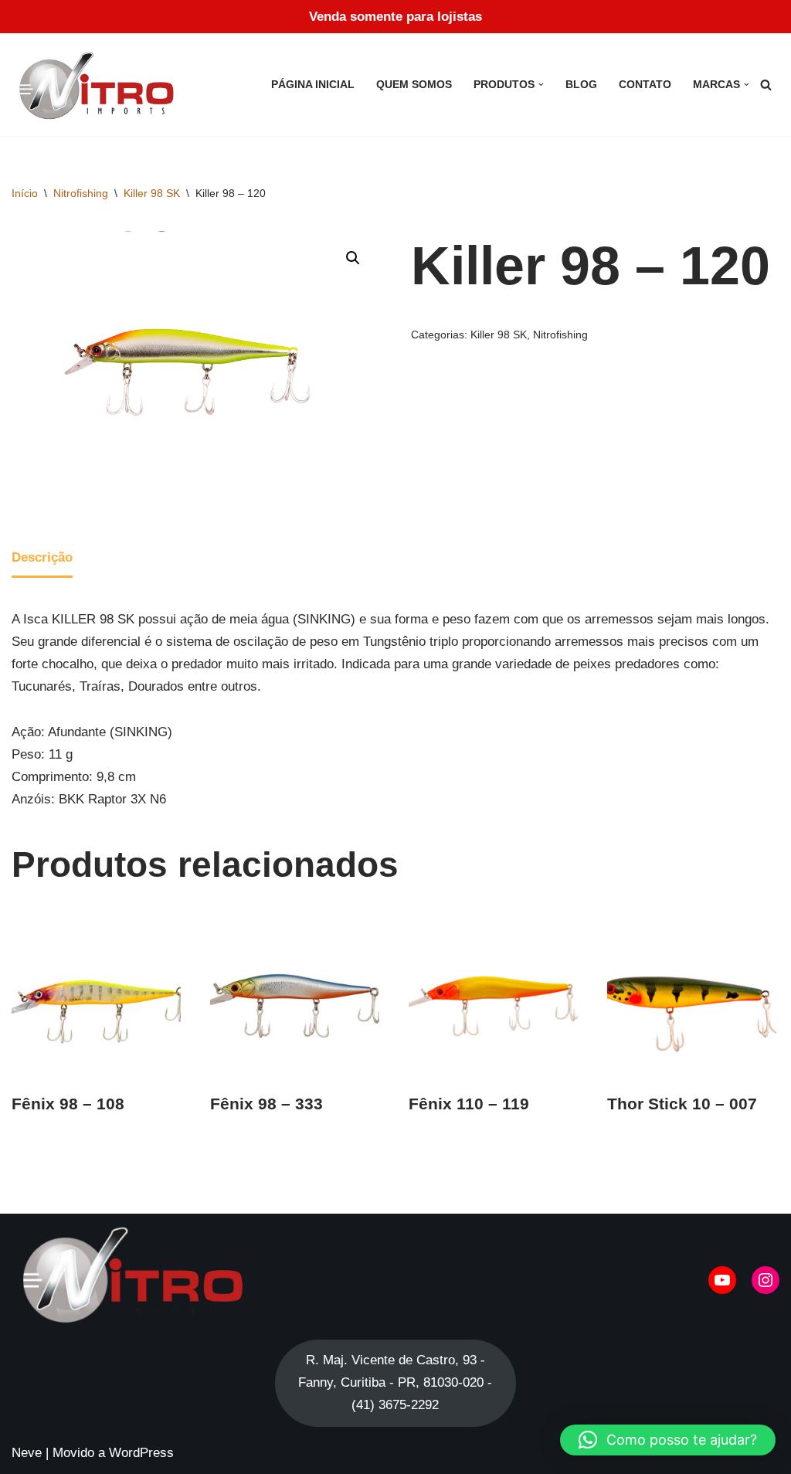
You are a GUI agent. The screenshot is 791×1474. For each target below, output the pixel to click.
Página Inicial (313, 84)
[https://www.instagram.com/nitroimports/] (765, 1280)
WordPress (141, 1452)
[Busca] (766, 84)
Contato (645, 84)
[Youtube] (722, 1280)
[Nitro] (100, 84)
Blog (581, 84)
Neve (27, 1452)
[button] (541, 84)
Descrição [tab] (42, 557)
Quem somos (414, 84)
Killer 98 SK (152, 193)
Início (25, 193)
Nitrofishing (80, 193)
